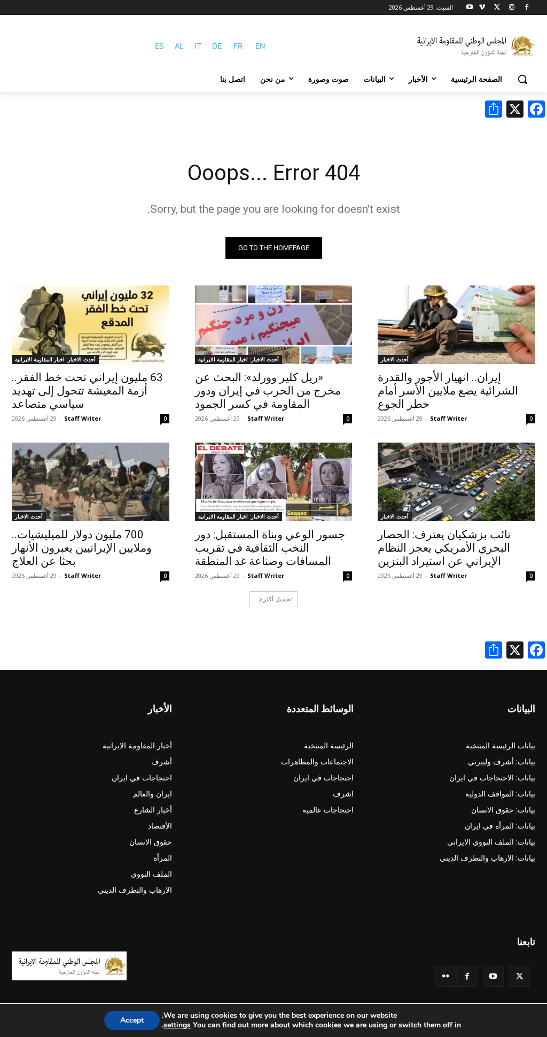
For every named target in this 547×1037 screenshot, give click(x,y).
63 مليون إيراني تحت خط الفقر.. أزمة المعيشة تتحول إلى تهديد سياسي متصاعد (87, 391)
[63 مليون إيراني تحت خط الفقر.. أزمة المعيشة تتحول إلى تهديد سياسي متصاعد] (90, 324)
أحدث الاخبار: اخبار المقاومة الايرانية (238, 359)
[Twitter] (519, 976)
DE (217, 45)
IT (197, 45)
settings (177, 1025)
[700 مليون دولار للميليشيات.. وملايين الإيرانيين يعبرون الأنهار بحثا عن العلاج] (90, 482)
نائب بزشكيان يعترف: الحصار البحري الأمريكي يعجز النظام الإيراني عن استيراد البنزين (444, 548)
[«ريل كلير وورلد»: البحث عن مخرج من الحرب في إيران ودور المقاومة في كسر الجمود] (274, 324)
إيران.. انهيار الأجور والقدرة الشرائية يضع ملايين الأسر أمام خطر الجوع (448, 391)
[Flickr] (445, 976)
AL (179, 45)
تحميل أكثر (277, 598)
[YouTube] (493, 976)
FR (238, 45)
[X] (497, 8)
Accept (132, 1020)
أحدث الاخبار (395, 359)
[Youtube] (470, 8)
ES (159, 45)
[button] (522, 79)
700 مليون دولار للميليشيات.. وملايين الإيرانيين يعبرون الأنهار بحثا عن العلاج (82, 548)
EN (260, 45)
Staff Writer (448, 418)
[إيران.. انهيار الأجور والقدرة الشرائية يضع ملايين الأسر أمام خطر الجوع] (456, 324)
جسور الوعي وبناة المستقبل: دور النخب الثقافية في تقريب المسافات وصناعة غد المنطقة (270, 548)
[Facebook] (526, 8)
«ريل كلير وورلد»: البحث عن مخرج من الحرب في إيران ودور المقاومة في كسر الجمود (268, 391)
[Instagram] (511, 8)
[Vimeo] (482, 8)
